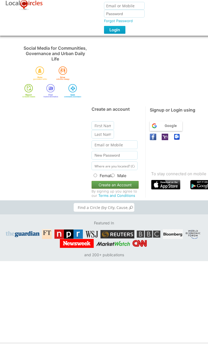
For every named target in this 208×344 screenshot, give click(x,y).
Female (104, 176)
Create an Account (115, 185)
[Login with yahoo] (166, 137)
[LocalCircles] (24, 5)
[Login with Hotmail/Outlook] (178, 137)
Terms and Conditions (116, 195)
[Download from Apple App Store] (169, 186)
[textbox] (104, 207)
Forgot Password (118, 21)
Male (121, 176)
